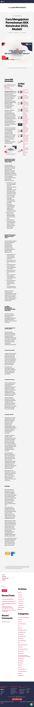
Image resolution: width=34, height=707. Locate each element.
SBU (18, 625)
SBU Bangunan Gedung (22, 630)
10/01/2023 (17, 32)
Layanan (4, 576)
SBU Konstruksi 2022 (22, 636)
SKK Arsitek (20, 646)
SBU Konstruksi (21, 634)
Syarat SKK (20, 673)
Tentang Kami (5, 578)
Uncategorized (21, 675)
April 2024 (20, 594)
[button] (9, 1)
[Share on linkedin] (12, 555)
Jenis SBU (20, 621)
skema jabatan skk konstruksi (14, 567)
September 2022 (21, 607)
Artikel (3, 580)
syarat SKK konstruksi (18, 568)
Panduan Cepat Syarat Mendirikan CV (9, 601)
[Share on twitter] (14, 553)
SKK (13, 15)
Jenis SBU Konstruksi (22, 623)
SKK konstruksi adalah (11, 568)
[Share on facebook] (12, 553)
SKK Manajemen (21, 658)
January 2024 (20, 601)
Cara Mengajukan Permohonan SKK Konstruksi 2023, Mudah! (17, 24)
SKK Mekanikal (21, 660)
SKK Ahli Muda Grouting (22, 644)
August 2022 (20, 609)
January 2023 (20, 603)
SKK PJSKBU (20, 662)
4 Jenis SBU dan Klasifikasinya (7, 599)
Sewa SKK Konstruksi (22, 640)
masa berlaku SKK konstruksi (19, 566)
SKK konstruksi (21, 567)
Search (3, 586)
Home (3, 574)
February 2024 (21, 599)
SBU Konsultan (20, 638)
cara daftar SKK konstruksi (9, 566)
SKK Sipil (19, 667)
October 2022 (20, 605)
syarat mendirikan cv (22, 669)
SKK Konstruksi (18, 15)
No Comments (23, 32)
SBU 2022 (20, 628)
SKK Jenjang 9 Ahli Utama (23, 649)
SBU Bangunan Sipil (21, 632)
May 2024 (20, 592)
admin (11, 32)
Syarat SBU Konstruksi (22, 671)
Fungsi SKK (20, 619)
